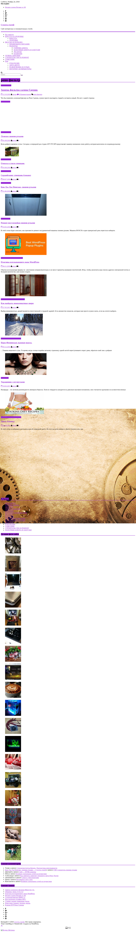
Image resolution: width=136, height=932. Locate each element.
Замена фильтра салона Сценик (19, 90)
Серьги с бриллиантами (30, 878)
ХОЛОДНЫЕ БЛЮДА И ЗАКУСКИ (27, 50)
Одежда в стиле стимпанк (13, 163)
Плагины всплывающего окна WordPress (20, 7)
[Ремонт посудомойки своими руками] (26, 215)
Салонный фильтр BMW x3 (15, 897)
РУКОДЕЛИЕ (14, 63)
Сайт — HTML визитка (27, 872)
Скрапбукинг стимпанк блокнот (16, 175)
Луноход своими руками (12, 136)
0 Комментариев (25, 94)
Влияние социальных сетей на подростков (31, 874)
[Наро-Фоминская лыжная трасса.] (24, 335)
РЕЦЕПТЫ (13, 46)
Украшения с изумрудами (13, 382)
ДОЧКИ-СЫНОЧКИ (12, 55)
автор (15, 94)
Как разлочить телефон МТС (15, 899)
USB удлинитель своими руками (65, 870)
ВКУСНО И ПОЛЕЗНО (14, 42)
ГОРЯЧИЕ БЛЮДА (21, 48)
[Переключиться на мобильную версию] (68, 928)
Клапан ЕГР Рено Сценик (14, 905)
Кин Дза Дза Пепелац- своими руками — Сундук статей (25, 870)
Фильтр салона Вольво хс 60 (15, 895)
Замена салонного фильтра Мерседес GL (20, 890)
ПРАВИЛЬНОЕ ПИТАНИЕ (19, 44)
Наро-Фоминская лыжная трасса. (16, 343)
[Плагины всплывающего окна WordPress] (26, 254)
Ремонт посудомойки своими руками (18, 223)
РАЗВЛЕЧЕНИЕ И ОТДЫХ (19, 67)
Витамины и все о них (24, 879)
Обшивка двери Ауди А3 (14, 892)
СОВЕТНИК (10, 59)
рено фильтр (37, 94)
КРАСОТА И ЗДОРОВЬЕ (14, 36)
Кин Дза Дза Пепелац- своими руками (18, 187)
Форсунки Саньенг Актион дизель (17, 903)
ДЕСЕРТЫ (18, 52)
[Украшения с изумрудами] (26, 374)
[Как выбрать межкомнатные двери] (26, 296)
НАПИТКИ (18, 54)
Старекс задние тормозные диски (17, 901)
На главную (9, 34)
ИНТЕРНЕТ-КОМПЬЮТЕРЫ (20, 69)
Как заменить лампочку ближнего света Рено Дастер (39, 876)
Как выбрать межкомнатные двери (17, 303)
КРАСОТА (13, 38)
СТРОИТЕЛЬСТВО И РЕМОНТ (17, 57)
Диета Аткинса (8, 421)
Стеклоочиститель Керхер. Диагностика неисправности (37, 868)
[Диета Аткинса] (24, 413)
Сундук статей (7, 25)
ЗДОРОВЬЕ (13, 40)
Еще (6, 61)
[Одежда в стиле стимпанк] (12, 156)
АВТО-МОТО (14, 65)
